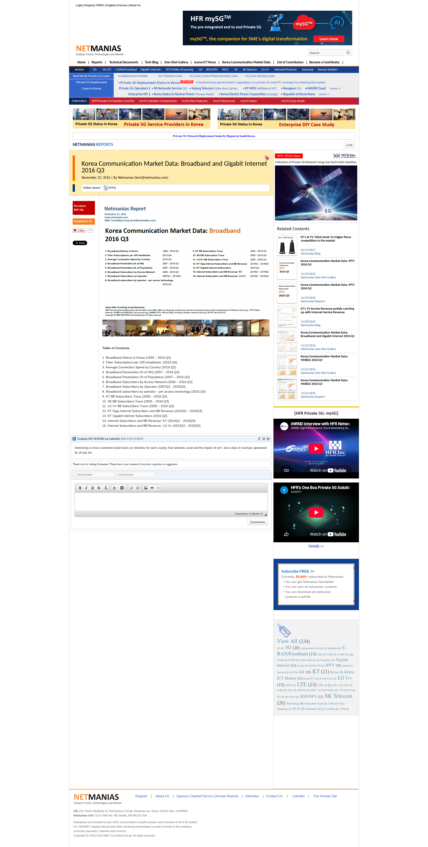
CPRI (330, 654)
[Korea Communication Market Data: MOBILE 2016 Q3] (287, 356)
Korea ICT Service (313, 678)
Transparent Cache (314, 703)
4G (278, 648)
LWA (346, 685)
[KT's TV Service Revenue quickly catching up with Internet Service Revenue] (287, 309)
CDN (320, 654)
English (111, 5)
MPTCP (301, 690)
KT (316, 671)
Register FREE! (94, 5)
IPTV (330, 665)
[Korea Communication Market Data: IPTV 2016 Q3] (287, 261)
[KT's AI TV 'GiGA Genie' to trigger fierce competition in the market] (287, 237)
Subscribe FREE (295, 571)
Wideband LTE (313, 708)
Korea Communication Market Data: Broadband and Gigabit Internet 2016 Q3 (327, 334)
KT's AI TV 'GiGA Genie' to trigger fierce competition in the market (326, 239)
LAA (330, 678)
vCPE (342, 708)
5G (288, 647)
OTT (341, 690)
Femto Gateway (307, 660)
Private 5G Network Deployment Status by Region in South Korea (214, 136)
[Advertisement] (316, 751)
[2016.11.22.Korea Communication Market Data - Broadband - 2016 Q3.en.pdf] (267, 157)
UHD (331, 703)
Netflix (330, 690)
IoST (291, 672)
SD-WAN (290, 696)
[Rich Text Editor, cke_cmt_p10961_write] (171, 502)
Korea (334, 672)
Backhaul (332, 648)
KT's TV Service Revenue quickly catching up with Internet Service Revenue (327, 310)
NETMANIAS (84, 145)
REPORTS (104, 145)
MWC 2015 (316, 690)
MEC (290, 690)
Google (301, 665)
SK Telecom (338, 695)
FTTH (291, 660)
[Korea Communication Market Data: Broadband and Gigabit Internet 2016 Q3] (287, 332)
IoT (302, 671)
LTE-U (335, 685)
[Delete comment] (263, 439)
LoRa (280, 690)
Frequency (325, 660)
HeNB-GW (315, 665)
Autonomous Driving (311, 648)
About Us (135, 5)
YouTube (330, 708)
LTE (302, 684)
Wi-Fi (296, 708)
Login (79, 5)
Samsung (292, 703)
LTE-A (322, 685)
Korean (122, 5)
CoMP (340, 654)
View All (287, 640)
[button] (80, 488)
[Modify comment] (259, 439)
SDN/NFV (308, 696)
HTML (112, 188)
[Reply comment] (268, 439)
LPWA (288, 685)
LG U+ (345, 677)
